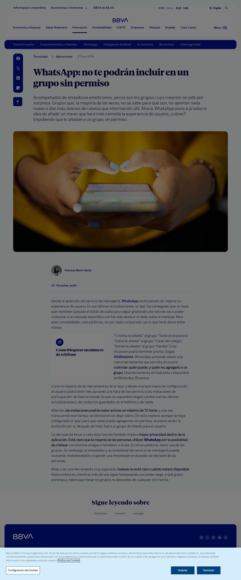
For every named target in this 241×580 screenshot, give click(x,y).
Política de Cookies (68, 560)
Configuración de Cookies (23, 570)
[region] (120, 564)
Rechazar (208, 570)
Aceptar (182, 570)
